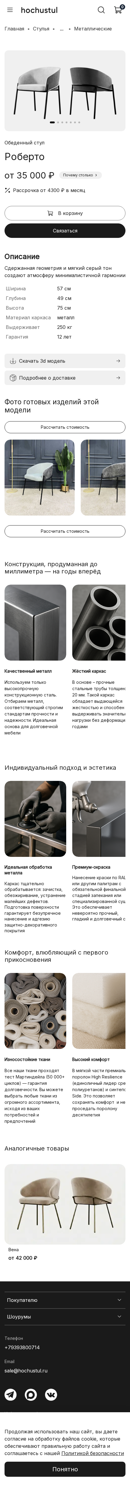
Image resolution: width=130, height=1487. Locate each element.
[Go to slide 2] (58, 122)
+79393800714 (22, 1347)
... (61, 28)
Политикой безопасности (92, 1453)
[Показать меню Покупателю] (119, 1300)
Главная (14, 29)
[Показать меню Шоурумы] (119, 1317)
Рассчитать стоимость (65, 427)
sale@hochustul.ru (26, 1371)
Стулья (41, 29)
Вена (13, 1249)
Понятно (65, 1469)
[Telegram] (11, 1395)
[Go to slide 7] (79, 122)
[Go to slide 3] (62, 122)
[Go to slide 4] (66, 122)
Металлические (93, 29)
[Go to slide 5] (71, 122)
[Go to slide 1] (52, 122)
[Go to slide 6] (75, 122)
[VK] (51, 1395)
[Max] (31, 1395)
